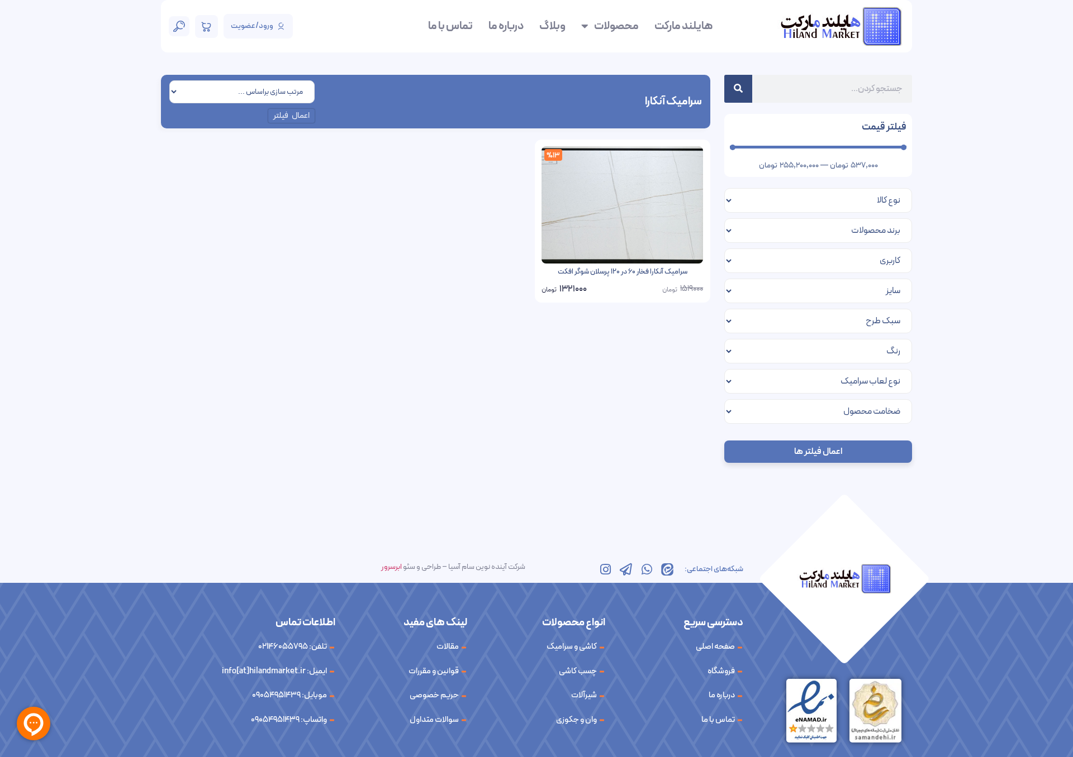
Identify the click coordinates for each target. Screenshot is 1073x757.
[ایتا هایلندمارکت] (667, 569)
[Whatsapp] (646, 569)
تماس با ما (450, 26)
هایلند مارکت (683, 26)
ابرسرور (391, 567)
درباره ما (506, 26)
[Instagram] (605, 569)
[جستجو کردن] (738, 89)
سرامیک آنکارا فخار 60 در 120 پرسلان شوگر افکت (622, 271)
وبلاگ (552, 26)
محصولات (616, 26)
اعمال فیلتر (291, 115)
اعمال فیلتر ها (818, 451)
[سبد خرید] (206, 26)
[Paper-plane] (626, 569)
